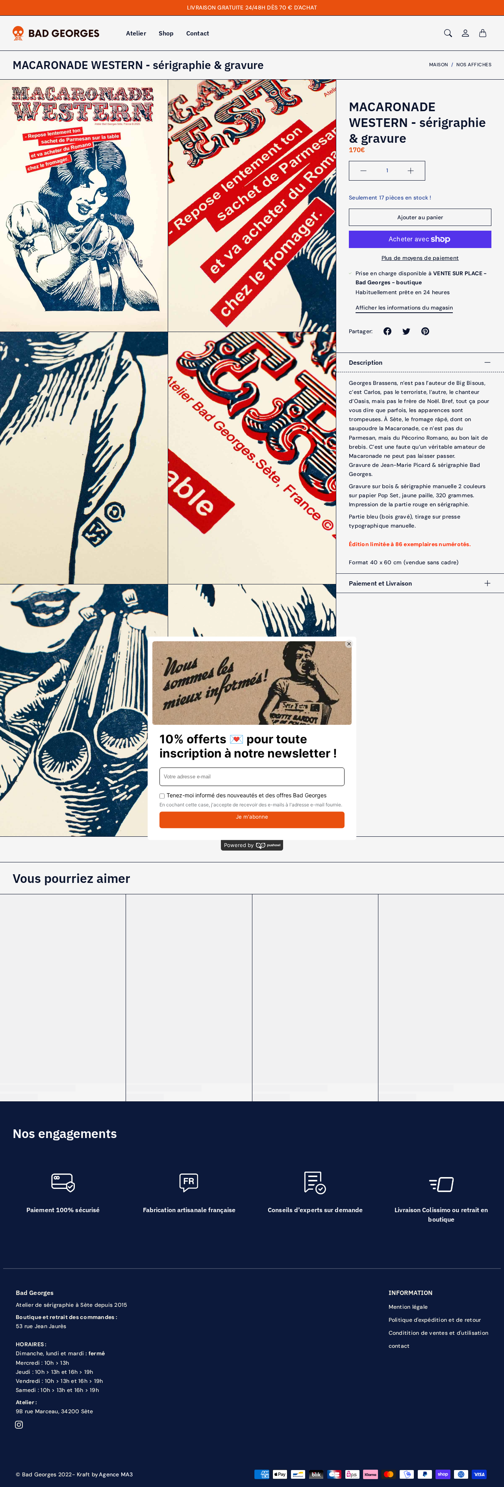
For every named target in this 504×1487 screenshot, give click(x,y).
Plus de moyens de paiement (420, 257)
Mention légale (408, 1306)
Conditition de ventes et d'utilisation (439, 1332)
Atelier (136, 33)
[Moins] (363, 170)
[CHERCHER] (448, 33)
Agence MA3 (116, 1474)
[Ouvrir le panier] (482, 33)
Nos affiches (473, 65)
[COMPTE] (465, 33)
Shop (166, 33)
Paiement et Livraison (380, 583)
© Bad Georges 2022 (44, 1474)
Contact (197, 33)
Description (365, 362)
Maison (438, 65)
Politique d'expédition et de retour (435, 1319)
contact (399, 1345)
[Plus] (411, 170)
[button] (387, 331)
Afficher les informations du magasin (404, 307)
